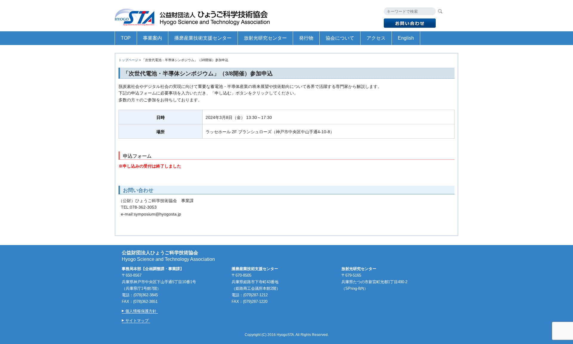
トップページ (128, 60)
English (406, 38)
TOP (126, 38)
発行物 (306, 38)
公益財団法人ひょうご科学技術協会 (195, 15)
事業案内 (152, 38)
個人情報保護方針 (140, 311)
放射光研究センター (265, 38)
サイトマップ (137, 320)
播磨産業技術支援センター (203, 38)
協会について (340, 38)
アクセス (376, 38)
